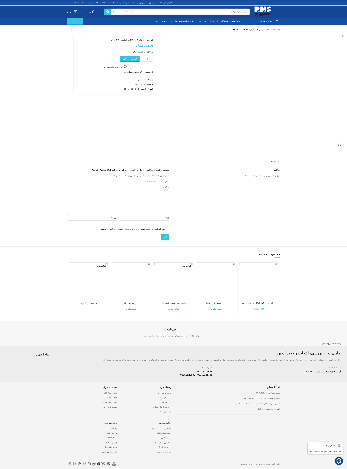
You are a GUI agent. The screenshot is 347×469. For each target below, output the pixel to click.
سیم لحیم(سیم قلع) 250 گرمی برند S (174, 303)
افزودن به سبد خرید (130, 59)
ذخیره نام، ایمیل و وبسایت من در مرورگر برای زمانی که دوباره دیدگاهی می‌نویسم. (133, 229)
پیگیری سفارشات (110, 393)
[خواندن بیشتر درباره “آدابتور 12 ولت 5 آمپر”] (113, 273)
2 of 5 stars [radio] (154, 181)
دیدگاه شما (164, 187)
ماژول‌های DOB (221, 3)
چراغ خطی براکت (248, 3)
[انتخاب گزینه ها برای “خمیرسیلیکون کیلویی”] (71, 273)
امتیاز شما (164, 181)
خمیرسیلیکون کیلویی (88, 303)
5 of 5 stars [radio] (148, 181)
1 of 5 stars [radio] (156, 181)
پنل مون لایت (112, 433)
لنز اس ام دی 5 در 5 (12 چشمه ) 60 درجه (259, 303)
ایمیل (114, 218)
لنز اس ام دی (139, 84)
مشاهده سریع (241, 279)
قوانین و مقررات (164, 393)
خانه (278, 29)
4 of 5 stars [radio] (150, 181)
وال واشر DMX (165, 447)
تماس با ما (75, 21)
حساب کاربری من (110, 407)
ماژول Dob (112, 438)
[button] (241, 273)
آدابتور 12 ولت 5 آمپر (131, 303)
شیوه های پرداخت (164, 412)
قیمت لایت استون (164, 452)
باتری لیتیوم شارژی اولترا (216, 303)
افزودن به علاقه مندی (130, 72)
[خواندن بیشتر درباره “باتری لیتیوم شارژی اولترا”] (199, 273)
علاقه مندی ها (111, 398)
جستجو (107, 12)
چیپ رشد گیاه (235, 3)
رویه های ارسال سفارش (161, 407)
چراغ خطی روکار (110, 447)
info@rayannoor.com (266, 409)
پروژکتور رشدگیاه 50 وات (161, 428)
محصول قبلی (74, 29)
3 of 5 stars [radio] (152, 181)
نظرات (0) (275, 161)
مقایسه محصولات (110, 402)
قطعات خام (270, 29)
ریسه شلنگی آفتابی (163, 433)
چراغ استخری (165, 438)
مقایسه (147, 72)
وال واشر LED (111, 428)
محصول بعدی (68, 29)
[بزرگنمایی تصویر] (339, 144)
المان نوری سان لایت (163, 442)
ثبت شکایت (166, 398)
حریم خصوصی (165, 402)
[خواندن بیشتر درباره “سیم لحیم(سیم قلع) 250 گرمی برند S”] (156, 273)
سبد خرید (113, 412)
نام (167, 218)
